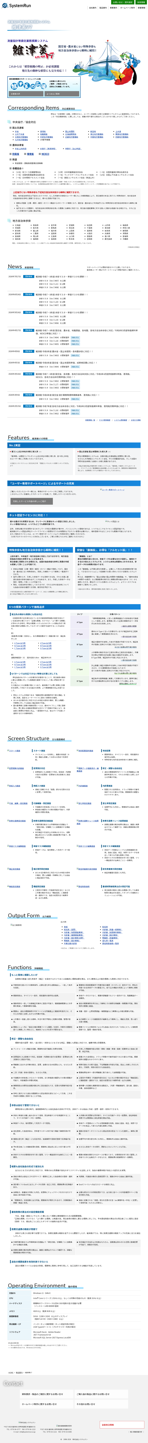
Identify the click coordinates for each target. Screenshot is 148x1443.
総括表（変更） (70, 929)
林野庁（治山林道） (73, 148)
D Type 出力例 (46, 648)
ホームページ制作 (127, 7)
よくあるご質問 (53, 93)
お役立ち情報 (136, 420)
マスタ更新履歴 (104, 420)
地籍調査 (43, 134)
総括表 (105, 926)
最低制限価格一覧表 (110, 943)
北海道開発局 (70, 134)
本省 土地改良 (20, 148)
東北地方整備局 (96, 134)
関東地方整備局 (121, 134)
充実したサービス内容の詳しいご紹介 (29, 501)
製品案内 (103, 7)
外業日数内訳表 (70, 943)
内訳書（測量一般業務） (112, 929)
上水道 (118, 131)
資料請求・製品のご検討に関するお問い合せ (42, 1394)
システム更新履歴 (120, 420)
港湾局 (43, 131)
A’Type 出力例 (45, 643)
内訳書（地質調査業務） (74, 932)
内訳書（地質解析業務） (112, 932)
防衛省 (15, 153)
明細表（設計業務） (72, 940)
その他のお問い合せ (86, 1404)
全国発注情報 (108, 1424)
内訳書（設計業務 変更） (74, 937)
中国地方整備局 (96, 137)
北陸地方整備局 (21, 137)
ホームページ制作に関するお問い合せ (39, 1404)
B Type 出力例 (20, 645)
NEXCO (45, 153)
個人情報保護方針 (136, 1432)
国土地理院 (69, 131)
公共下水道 (19, 134)
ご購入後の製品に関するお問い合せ (93, 1394)
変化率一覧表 (107, 940)
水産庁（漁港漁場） (48, 148)
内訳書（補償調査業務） (74, 935)
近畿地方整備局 (71, 137)
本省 (17, 131)
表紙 (66, 926)
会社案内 (92, 7)
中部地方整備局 (46, 137)
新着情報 (141, 7)
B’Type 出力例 (46, 645)
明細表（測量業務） (110, 937)
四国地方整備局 (121, 137)
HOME (10, 1372)
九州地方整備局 (21, 139)
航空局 (93, 131)
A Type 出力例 (19, 643)
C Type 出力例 (20, 648)
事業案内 (113, 7)
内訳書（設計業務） (110, 935)
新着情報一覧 (90, 420)
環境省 (30, 153)
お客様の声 (15, 93)
